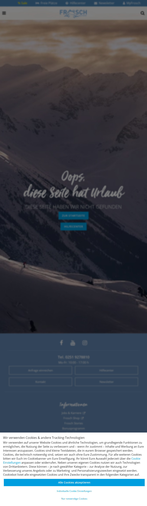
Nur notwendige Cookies (74, 498)
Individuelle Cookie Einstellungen (74, 491)
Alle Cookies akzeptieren (74, 482)
